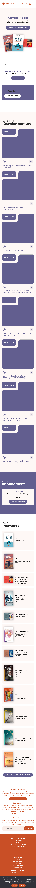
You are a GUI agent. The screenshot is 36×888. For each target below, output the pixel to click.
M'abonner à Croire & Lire (18, 28)
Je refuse (22, 885)
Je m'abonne (18, 78)
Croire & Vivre (18, 840)
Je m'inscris (28, 828)
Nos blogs (18, 863)
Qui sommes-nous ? (18, 861)
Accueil (18, 859)
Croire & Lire (18, 842)
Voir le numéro (12, 96)
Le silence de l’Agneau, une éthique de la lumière (15, 419)
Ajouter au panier (18, 502)
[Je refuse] (34, 882)
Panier (18, 852)
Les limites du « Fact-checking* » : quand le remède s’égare (17, 334)
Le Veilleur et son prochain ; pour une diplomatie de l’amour (17, 462)
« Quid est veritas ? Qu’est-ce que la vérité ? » (17, 166)
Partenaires (18, 867)
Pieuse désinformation (13, 250)
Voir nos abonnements (18, 799)
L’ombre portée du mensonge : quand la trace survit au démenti (17, 292)
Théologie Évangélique (18, 846)
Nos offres (18, 850)
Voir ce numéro (21, 542)
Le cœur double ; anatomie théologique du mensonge (14, 377)
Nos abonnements (18, 854)
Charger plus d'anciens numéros (18, 774)
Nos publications (18, 838)
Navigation (18, 857)
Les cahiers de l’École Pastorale (18, 844)
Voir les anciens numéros (18, 102)
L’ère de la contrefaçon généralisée (13, 208)
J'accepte (14, 885)
